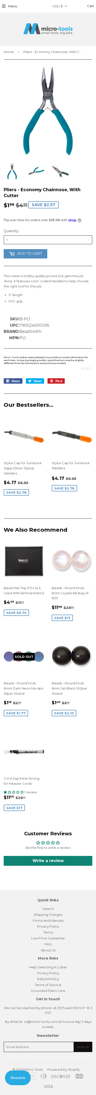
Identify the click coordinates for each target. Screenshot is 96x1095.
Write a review (48, 860)
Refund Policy (48, 979)
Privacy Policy (48, 926)
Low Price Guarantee (48, 938)
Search (48, 909)
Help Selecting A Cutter (48, 967)
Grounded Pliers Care (48, 991)
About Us (48, 950)
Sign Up (83, 1047)
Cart (90, 6)
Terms (48, 932)
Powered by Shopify (63, 1069)
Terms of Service (48, 985)
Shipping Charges (48, 915)
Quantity (11, 231)
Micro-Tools (33, 1069)
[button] (14, 792)
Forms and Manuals (48, 920)
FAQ (48, 944)
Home (9, 52)
